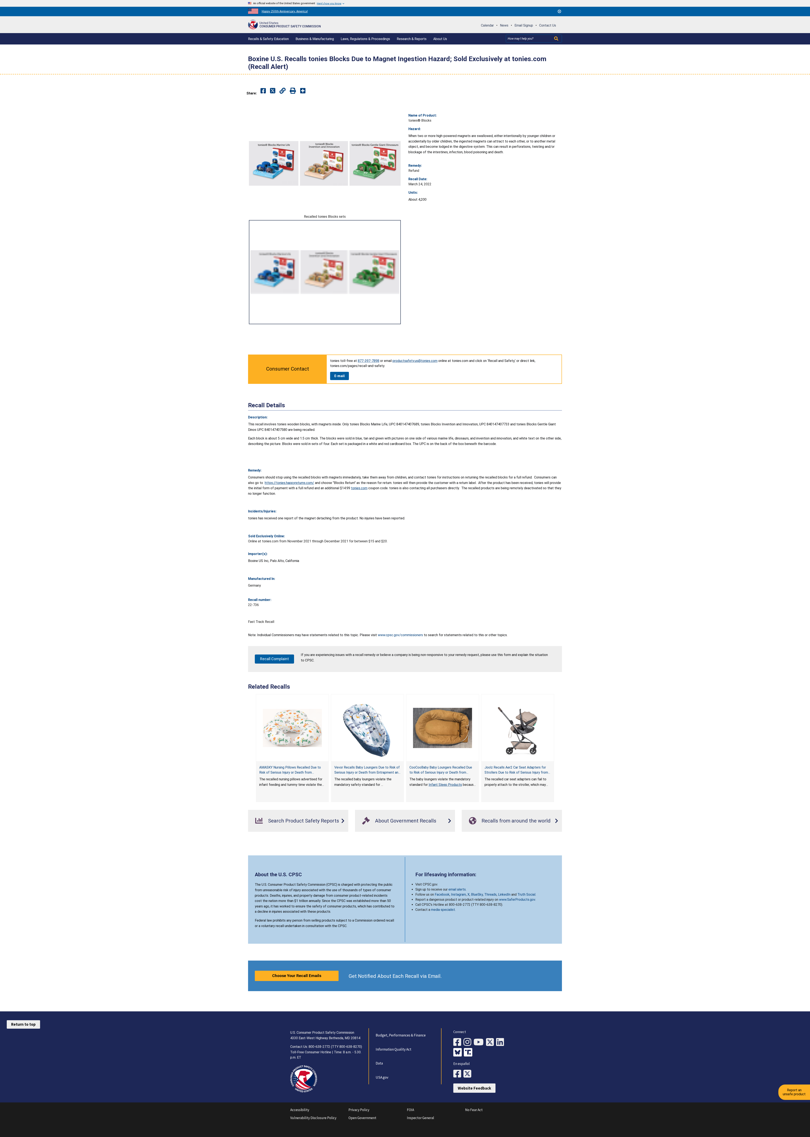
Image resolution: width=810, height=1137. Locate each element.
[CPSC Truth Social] (469, 1052)
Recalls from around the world (516, 821)
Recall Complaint (274, 659)
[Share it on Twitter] (273, 91)
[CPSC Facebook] (458, 1042)
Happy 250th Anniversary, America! (285, 11)
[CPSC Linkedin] (501, 1042)
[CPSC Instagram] (468, 1042)
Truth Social (526, 894)
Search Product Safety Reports (303, 821)
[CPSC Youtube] (480, 1042)
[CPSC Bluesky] (458, 1052)
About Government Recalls (405, 821)
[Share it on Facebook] (263, 91)
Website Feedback (474, 1088)
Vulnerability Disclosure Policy (313, 1117)
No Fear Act (474, 1109)
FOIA (410, 1109)
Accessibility (299, 1109)
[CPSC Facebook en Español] (458, 1074)
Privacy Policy (358, 1109)
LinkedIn (504, 894)
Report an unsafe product (794, 1092)
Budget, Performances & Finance (401, 1035)
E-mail (339, 376)
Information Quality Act (393, 1049)
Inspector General (420, 1117)
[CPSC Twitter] (491, 1042)
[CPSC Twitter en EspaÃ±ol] (468, 1074)
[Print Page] (292, 91)
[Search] (557, 38)
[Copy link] (303, 91)
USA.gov (382, 1077)
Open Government (362, 1117)
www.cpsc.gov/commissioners (400, 635)
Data (379, 1063)
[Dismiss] (559, 11)
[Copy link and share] (282, 91)
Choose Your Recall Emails (296, 975)
